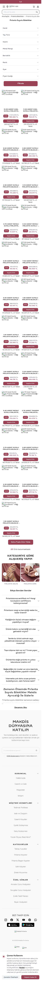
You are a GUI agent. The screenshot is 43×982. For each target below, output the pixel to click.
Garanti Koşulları (20, 819)
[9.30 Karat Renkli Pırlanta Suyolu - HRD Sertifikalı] (30, 214)
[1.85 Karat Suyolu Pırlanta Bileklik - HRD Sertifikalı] (30, 287)
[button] (5, 574)
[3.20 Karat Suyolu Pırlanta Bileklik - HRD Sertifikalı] (30, 474)
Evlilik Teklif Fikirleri (20, 896)
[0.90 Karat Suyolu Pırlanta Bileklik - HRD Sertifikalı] (11, 287)
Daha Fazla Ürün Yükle (20, 542)
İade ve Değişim (20, 813)
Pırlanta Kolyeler (20, 855)
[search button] (36, 12)
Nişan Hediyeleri (20, 902)
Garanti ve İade (21, 784)
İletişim (21, 796)
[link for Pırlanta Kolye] (11, 574)
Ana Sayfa (5, 16)
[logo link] (20, 6)
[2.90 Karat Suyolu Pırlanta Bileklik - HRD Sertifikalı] (11, 175)
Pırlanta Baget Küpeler (21, 861)
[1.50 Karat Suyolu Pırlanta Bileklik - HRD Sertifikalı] (30, 324)
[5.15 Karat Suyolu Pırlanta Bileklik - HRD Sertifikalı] (30, 175)
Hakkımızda (20, 778)
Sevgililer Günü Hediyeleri (20, 890)
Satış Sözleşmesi (20, 831)
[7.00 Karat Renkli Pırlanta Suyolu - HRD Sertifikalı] (30, 250)
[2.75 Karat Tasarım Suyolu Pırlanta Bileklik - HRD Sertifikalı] (30, 400)
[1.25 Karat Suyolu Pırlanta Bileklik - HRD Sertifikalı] (11, 324)
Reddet (22, 967)
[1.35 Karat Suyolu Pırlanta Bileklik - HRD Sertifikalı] (11, 511)
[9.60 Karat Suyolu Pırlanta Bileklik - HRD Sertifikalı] (11, 138)
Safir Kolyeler (20, 867)
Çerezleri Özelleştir (11, 977)
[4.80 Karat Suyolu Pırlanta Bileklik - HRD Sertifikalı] (30, 138)
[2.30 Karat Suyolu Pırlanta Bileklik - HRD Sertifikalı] (11, 474)
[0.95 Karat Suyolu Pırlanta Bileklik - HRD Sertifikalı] (11, 250)
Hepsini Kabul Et (30, 977)
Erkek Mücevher (20, 873)
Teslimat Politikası (21, 808)
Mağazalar (21, 790)
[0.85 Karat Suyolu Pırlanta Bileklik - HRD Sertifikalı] (30, 437)
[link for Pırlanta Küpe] (30, 574)
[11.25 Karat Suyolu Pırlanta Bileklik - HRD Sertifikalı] (30, 361)
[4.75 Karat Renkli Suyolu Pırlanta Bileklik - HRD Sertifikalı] (11, 214)
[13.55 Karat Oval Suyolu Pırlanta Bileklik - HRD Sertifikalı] (11, 99)
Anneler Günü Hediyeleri (20, 884)
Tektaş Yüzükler (20, 849)
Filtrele (21, 83)
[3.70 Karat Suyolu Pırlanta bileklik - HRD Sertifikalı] (11, 437)
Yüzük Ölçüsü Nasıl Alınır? (21, 837)
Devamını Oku (20, 707)
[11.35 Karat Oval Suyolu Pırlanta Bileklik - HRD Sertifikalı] (30, 99)
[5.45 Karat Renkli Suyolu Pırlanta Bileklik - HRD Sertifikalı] (11, 400)
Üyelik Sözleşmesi (21, 825)
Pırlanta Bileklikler (17, 16)
